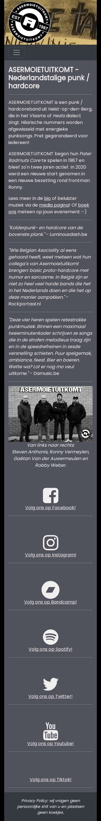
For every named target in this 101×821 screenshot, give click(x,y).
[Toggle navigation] (16, 52)
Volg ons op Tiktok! (51, 779)
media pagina (54, 205)
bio (47, 198)
